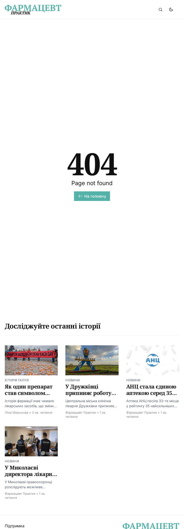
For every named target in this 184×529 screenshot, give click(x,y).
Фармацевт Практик (80, 412)
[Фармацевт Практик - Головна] (55, 9)
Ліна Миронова (16, 412)
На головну (95, 196)
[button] (160, 10)
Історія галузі (17, 380)
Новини (72, 380)
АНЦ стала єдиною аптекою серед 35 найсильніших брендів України (151, 396)
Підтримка (14, 525)
